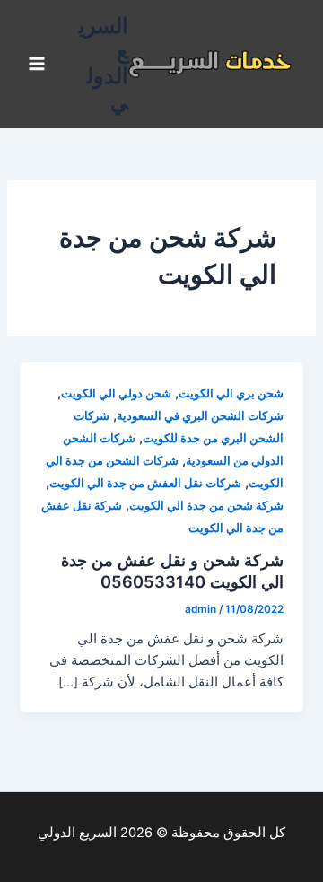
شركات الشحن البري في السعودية (200, 416)
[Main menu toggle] (37, 64)
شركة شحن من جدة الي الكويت (206, 505)
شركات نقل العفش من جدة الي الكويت (145, 483)
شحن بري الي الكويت (231, 393)
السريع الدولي (103, 64)
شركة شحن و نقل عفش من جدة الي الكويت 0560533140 (172, 570)
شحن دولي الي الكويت (116, 393)
